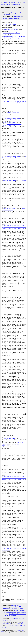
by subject (14, 623)
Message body (15, 13)
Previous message (7, 18)
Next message (18, 16)
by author (20, 623)
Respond (22, 13)
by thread (8, 623)
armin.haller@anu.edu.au (10, 36)
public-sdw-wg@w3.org (16, 38)
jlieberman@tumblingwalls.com (11, 32)
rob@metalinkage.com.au (10, 29)
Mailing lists (12, 2)
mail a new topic (6, 620)
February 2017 (16, 4)
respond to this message (17, 618)
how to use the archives (12, 625)
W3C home (4, 2)
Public (18, 2)
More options (6, 14)
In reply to (16, 18)
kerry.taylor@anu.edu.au (9, 24)
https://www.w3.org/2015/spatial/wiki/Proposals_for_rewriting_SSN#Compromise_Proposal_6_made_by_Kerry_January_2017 (14, 227)
